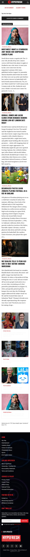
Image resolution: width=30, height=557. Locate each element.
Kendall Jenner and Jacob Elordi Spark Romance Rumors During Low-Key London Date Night (14, 119)
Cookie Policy (6, 550)
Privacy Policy (17, 524)
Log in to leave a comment (15, 18)
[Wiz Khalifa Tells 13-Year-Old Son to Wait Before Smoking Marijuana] (15, 248)
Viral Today (6, 359)
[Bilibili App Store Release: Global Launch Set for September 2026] (15, 375)
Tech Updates (7, 385)
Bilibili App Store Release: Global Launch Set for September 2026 (13, 388)
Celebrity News (20, 8)
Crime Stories (6, 330)
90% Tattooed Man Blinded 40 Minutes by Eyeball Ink (14, 362)
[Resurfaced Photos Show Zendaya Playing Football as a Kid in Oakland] (15, 175)
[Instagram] (7, 546)
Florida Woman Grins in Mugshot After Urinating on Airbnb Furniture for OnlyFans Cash (14, 334)
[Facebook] (3, 546)
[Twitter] (16, 546)
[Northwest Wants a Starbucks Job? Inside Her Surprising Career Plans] (15, 36)
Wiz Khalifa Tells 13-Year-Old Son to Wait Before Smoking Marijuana (14, 264)
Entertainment (9, 8)
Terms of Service (22, 550)
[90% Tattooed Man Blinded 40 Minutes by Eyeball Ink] (15, 349)
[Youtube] (20, 546)
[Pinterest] (12, 546)
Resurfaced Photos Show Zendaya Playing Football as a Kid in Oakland (14, 191)
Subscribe (24, 520)
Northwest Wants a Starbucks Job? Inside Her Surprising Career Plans (15, 52)
